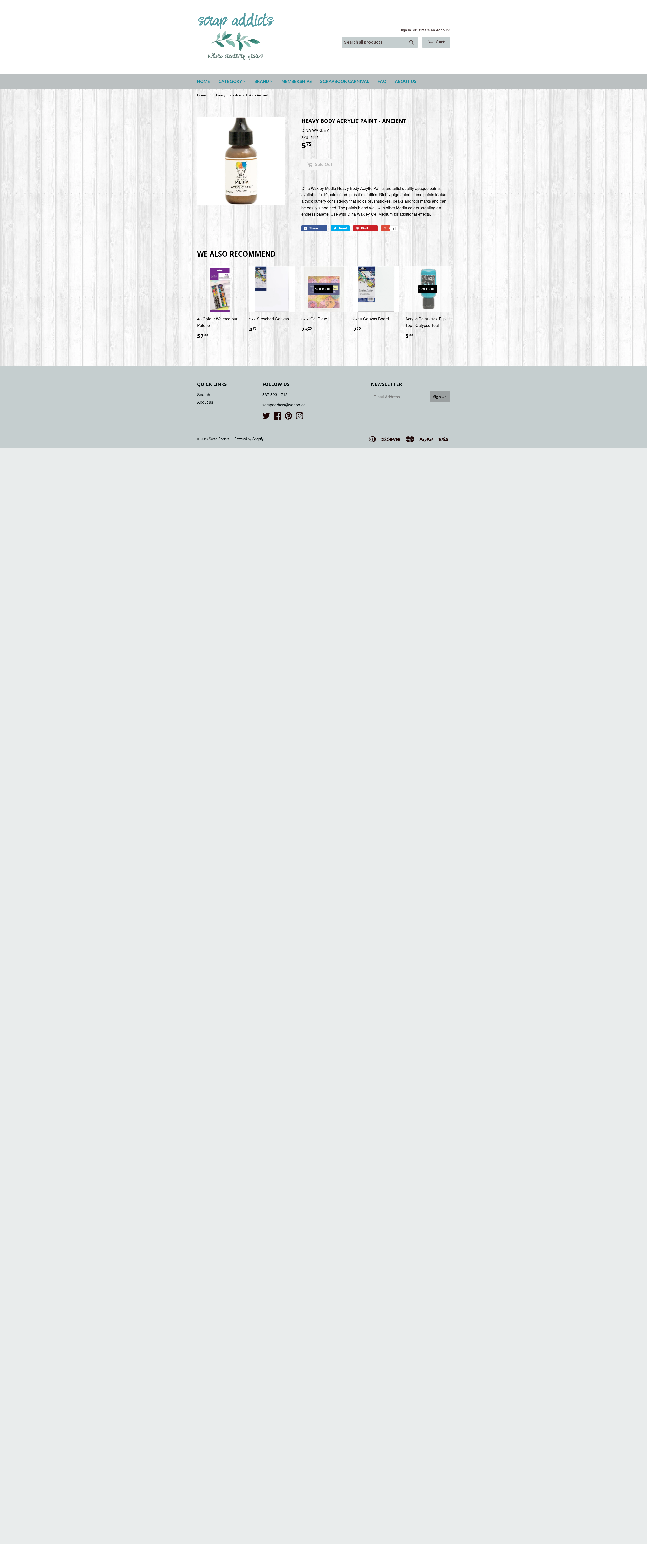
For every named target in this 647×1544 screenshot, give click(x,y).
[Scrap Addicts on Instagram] (299, 417)
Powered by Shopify (249, 438)
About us (406, 81)
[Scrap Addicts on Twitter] (266, 417)
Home (203, 81)
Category (230, 81)
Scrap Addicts (219, 438)
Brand (262, 81)
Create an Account (434, 30)
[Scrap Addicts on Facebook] (277, 417)
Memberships (296, 81)
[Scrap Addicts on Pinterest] (288, 417)
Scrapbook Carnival (344, 81)
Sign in (405, 30)
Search (203, 394)
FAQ (382, 81)
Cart (440, 41)
